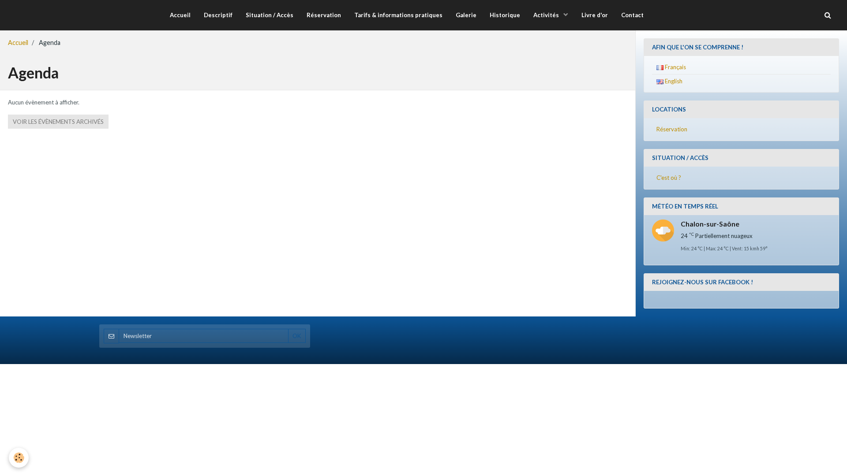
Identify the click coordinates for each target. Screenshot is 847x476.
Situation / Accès (269, 15)
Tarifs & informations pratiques (398, 15)
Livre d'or (594, 15)
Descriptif (218, 15)
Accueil (180, 15)
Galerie (466, 15)
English (672, 81)
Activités (546, 15)
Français (674, 67)
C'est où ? (668, 177)
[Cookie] (19, 458)
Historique (505, 15)
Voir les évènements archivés (58, 121)
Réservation (324, 15)
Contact (632, 15)
